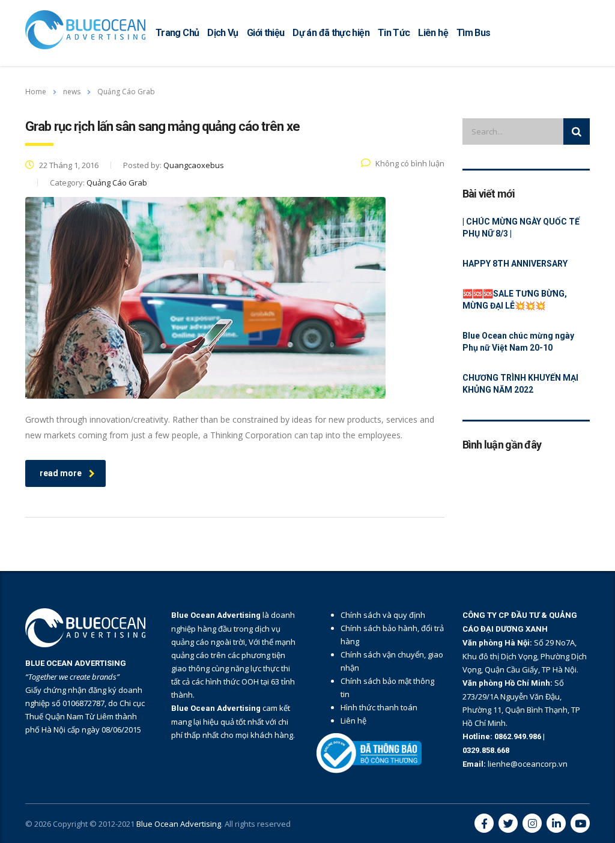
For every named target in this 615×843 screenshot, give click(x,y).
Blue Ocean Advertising (178, 823)
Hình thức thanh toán (379, 707)
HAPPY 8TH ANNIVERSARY (515, 263)
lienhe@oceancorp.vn (528, 763)
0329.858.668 (485, 750)
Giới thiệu (266, 32)
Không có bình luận (409, 163)
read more (61, 473)
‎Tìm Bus (473, 32)
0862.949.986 (518, 736)
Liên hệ (433, 32)
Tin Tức (394, 32)
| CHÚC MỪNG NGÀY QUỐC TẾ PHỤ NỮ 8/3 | (521, 227)
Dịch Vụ (222, 32)
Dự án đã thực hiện (330, 32)
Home (35, 91)
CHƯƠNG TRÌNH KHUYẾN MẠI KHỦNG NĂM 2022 (520, 383)
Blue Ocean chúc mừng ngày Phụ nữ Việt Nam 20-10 (518, 341)
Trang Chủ (177, 32)
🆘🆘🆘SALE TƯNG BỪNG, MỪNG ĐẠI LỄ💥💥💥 (514, 299)
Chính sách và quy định (383, 614)
